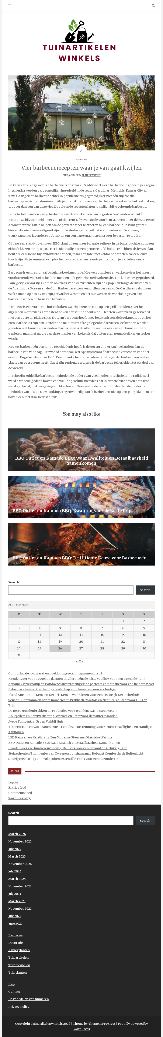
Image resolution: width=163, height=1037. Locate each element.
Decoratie (15, 943)
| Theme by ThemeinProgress (93, 1024)
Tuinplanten (17, 972)
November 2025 (20, 841)
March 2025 (17, 856)
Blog (11, 984)
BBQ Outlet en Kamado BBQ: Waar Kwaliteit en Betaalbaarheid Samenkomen (64, 743)
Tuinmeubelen (19, 965)
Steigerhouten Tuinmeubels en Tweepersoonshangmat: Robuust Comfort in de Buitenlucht (75, 753)
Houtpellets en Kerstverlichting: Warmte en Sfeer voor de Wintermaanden (63, 716)
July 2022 (14, 916)
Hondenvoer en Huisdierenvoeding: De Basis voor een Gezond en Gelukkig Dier (67, 748)
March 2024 (17, 879)
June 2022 (15, 924)
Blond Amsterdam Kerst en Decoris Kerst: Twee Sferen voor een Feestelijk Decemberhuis (73, 695)
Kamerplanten (19, 950)
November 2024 (20, 864)
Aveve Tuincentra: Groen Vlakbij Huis (35, 721)
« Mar (80, 661)
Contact (14, 992)
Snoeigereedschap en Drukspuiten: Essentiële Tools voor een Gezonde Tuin (64, 759)
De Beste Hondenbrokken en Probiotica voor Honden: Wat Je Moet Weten (62, 711)
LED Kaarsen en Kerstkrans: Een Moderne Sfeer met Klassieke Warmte (60, 737)
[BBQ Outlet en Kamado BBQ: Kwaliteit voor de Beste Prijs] (81, 497)
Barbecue (81, 159)
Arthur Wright (91, 175)
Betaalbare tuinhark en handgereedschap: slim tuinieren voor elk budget (62, 689)
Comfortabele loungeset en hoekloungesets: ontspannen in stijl (55, 673)
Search (13, 582)
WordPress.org (19, 798)
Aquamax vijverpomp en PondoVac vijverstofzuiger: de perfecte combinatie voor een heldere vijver (81, 684)
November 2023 (19, 886)
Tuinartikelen (18, 957)
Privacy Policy (18, 1007)
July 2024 (14, 871)
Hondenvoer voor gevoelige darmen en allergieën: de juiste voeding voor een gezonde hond (76, 679)
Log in (13, 782)
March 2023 (16, 901)
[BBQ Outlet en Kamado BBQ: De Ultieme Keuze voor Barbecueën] (81, 544)
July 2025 (14, 849)
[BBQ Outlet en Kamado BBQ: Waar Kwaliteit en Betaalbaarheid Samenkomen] (81, 449)
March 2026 (17, 834)
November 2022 (20, 909)
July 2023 (14, 894)
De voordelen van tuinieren (28, 999)
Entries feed (17, 788)
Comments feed (20, 793)
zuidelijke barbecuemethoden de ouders (55, 376)
